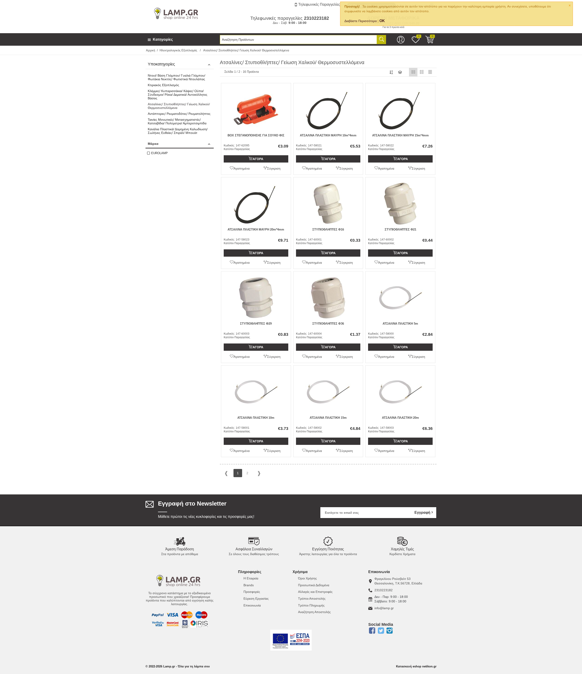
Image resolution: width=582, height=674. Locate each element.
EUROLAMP (159, 153)
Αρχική (150, 50)
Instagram (389, 630)
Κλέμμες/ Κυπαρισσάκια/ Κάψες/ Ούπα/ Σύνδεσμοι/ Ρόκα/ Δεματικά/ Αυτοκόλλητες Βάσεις (177, 94)
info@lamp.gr (384, 608)
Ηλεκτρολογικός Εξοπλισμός (179, 50)
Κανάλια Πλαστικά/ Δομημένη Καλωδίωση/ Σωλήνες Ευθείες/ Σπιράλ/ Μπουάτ (178, 131)
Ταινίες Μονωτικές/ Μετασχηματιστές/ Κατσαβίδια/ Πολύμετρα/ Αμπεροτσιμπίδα (177, 121)
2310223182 (383, 590)
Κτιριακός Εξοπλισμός (163, 85)
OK (382, 21)
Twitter (380, 630)
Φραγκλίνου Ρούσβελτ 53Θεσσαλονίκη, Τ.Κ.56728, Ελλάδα (398, 581)
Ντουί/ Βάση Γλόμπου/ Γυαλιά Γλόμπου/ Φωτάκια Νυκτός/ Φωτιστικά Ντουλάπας (176, 77)
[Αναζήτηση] (381, 39)
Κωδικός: (229, 145)
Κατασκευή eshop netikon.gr (416, 666)
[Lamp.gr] (177, 13)
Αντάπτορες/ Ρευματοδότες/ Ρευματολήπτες (179, 113)
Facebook (372, 630)
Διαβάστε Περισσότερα (360, 21)
